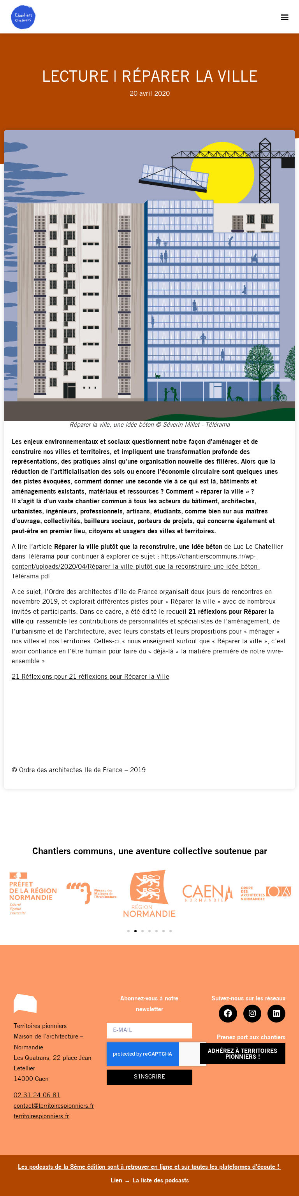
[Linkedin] (276, 1014)
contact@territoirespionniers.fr (54, 1106)
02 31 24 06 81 (37, 1096)
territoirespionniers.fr (41, 1117)
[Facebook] (228, 1014)
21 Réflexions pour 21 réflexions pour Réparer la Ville (90, 677)
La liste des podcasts (160, 1181)
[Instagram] (252, 1014)
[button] (284, 17)
